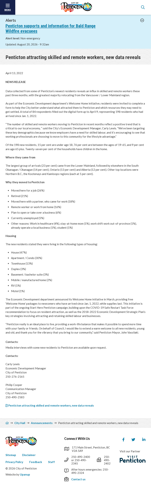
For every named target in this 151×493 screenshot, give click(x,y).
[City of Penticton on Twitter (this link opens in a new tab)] (133, 439)
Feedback (35, 462)
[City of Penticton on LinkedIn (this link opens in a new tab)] (143, 439)
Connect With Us (77, 439)
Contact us (78, 479)
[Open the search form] (143, 7)
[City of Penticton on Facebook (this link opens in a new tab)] (123, 439)
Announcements (41, 423)
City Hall (19, 423)
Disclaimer (29, 455)
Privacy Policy (14, 462)
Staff (51, 462)
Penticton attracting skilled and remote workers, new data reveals (51, 405)
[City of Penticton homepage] (76, 7)
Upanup (25, 474)
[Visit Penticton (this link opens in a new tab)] (132, 459)
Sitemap (11, 455)
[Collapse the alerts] (142, 20)
